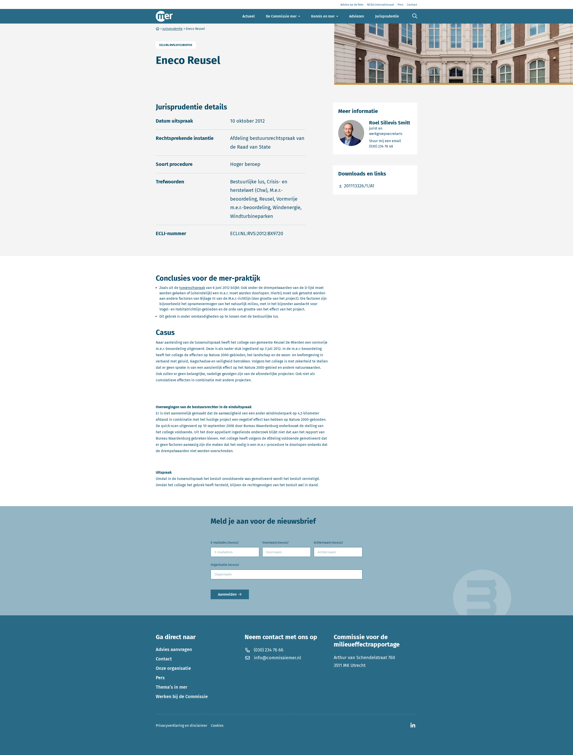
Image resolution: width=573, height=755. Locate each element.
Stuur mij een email (390, 141)
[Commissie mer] (164, 16)
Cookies (217, 725)
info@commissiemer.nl (277, 657)
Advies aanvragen (174, 649)
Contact (164, 659)
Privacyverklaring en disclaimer (181, 725)
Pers (160, 677)
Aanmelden (227, 594)
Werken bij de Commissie (182, 696)
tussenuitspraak (192, 288)
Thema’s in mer (171, 687)
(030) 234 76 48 (390, 146)
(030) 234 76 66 (268, 650)
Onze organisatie (173, 668)
